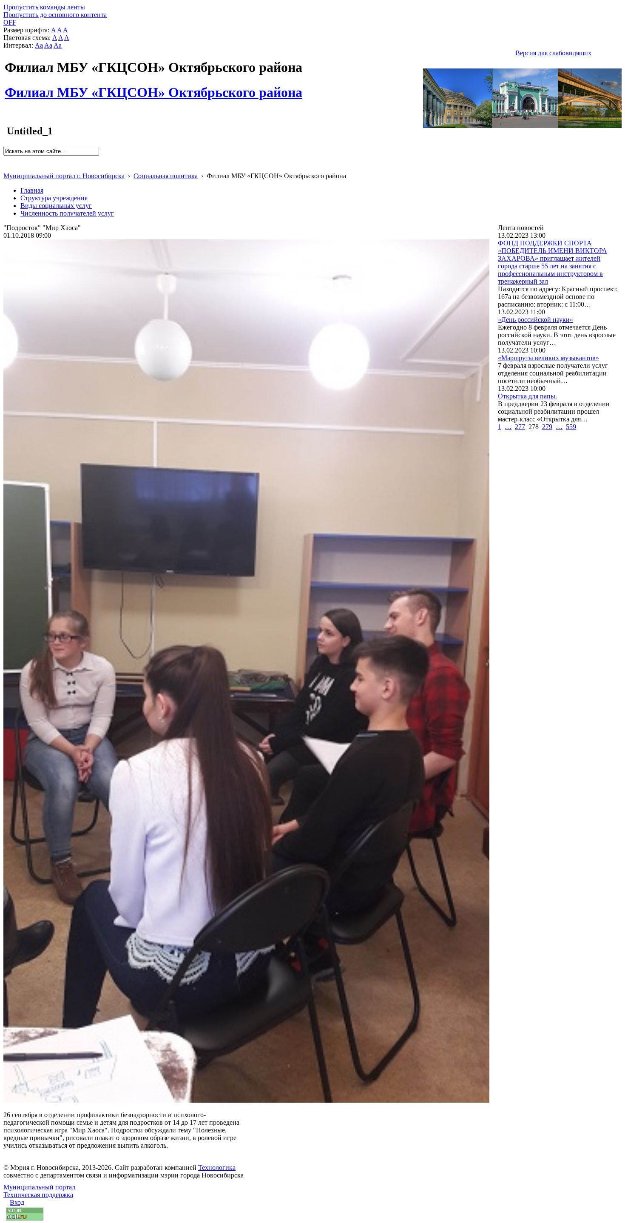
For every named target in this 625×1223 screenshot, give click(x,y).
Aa (39, 45)
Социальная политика (166, 175)
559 (571, 426)
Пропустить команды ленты (44, 7)
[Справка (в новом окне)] (7, 167)
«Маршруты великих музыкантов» (548, 357)
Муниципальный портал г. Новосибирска (64, 175)
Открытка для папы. (527, 396)
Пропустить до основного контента (55, 14)
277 (520, 426)
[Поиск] (6, 159)
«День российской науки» (535, 319)
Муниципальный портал (39, 1187)
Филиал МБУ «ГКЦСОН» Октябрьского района (153, 88)
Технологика (217, 1167)
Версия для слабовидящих (553, 53)
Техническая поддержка (38, 1194)
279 (547, 426)
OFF (9, 22)
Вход (17, 1202)
